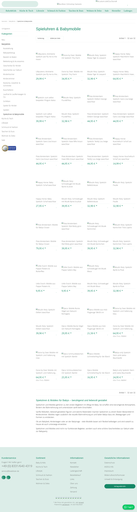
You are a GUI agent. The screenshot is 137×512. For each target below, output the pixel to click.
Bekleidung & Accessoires (13, 61)
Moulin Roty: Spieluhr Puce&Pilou (70, 115)
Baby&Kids (6, 44)
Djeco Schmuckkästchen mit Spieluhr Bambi (72, 371)
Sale (3, 140)
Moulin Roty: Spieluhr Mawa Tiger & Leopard (96, 72)
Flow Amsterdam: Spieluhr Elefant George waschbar (98, 115)
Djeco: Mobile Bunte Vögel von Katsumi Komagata (72, 327)
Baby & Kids (41, 462)
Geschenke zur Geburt (12, 70)
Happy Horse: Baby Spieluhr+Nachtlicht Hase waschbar (123, 73)
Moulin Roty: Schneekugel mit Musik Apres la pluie (72, 200)
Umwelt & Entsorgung (113, 479)
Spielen (6, 110)
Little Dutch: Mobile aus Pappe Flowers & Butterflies (45, 285)
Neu (3, 40)
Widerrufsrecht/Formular (114, 475)
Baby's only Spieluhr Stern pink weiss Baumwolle (123, 371)
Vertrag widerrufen (120, 486)
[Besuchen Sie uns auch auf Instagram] (8, 477)
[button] (123, 4)
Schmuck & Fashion (10, 127)
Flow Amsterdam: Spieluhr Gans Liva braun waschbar (47, 157)
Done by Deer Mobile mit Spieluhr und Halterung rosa (46, 371)
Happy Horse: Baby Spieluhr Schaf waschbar (46, 200)
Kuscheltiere (8, 90)
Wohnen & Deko (8, 136)
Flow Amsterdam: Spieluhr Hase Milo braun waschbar (73, 157)
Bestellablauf (75, 475)
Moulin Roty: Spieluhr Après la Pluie (121, 284)
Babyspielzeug (9, 52)
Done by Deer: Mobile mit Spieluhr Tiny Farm (72, 72)
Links (72, 479)
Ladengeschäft (76, 471)
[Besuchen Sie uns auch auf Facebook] (4, 477)
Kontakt (73, 462)
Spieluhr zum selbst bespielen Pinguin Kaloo (46, 115)
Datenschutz (109, 462)
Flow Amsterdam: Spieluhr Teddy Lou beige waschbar (98, 157)
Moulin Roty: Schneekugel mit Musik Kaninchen (97, 242)
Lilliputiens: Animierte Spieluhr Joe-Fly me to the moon (46, 73)
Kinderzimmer (9, 78)
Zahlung (73, 487)
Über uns (74, 483)
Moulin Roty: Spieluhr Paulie (121, 200)
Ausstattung (8, 48)
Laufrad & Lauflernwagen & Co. (14, 95)
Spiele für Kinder (10, 105)
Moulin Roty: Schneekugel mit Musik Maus (97, 284)
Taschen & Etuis (8, 131)
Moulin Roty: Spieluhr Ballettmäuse (96, 200)
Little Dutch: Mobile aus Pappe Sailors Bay (71, 284)
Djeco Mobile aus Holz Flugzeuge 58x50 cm (96, 327)
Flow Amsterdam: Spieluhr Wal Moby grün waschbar (72, 242)
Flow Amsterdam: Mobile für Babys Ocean (46, 242)
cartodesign (65, 504)
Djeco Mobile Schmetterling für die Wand (98, 371)
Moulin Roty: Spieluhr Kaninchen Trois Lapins (122, 242)
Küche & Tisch (7, 118)
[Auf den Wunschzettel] (56, 79)
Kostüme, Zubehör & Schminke (11, 84)
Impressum (109, 471)
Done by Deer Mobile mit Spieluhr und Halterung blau (123, 327)
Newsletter (74, 467)
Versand (73, 491)
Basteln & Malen (10, 57)
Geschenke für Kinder (12, 65)
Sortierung (41, 38)
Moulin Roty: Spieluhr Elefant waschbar (44, 327)
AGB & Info (108, 467)
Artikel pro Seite (55, 38)
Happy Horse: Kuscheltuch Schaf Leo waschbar (124, 157)
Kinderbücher (8, 74)
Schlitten (6, 101)
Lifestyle (5, 123)
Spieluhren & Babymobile (13, 114)
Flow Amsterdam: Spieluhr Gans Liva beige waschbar (123, 115)
